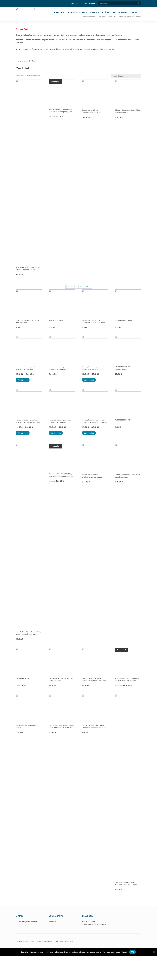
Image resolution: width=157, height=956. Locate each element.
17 (83, 287)
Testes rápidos (88, 17)
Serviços (94, 12)
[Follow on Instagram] (123, 921)
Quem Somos (73, 12)
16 (80, 287)
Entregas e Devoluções (25, 941)
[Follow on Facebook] (117, 921)
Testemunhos (120, 12)
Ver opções (23, 380)
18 (87, 287)
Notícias (105, 12)
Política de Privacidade (64, 941)
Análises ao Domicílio (107, 17)
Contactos (135, 12)
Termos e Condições (44, 941)
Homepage (59, 12)
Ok (132, 952)
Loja (84, 12)
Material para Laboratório (130, 17)
